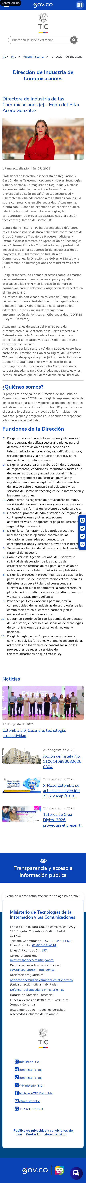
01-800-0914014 (44, 945)
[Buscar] (73, 40)
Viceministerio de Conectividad (36, 56)
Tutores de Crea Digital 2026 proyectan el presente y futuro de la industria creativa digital (63, 820)
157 (44, 950)
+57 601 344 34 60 (57, 940)
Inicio (6, 56)
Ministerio (16, 56)
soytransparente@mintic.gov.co (32, 969)
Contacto (33, 1134)
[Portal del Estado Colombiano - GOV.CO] (43, 5)
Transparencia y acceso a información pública (43, 872)
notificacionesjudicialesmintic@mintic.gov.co (41, 980)
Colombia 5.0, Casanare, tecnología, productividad (34, 733)
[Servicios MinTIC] (80, 5)
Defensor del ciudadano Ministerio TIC (37, 989)
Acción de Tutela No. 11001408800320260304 (62, 762)
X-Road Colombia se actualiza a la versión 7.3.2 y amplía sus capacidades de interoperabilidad (61, 791)
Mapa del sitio (55, 1134)
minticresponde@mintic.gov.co (32, 960)
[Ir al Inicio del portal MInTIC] (43, 22)
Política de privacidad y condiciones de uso (43, 1132)
